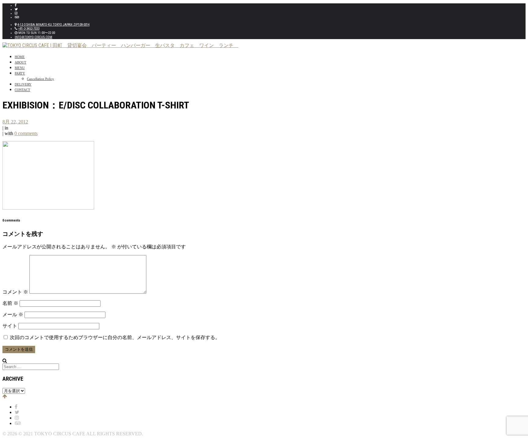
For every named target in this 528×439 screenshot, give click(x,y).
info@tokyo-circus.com (33, 37)
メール (12, 314)
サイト (9, 325)
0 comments (26, 133)
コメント (15, 291)
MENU (20, 68)
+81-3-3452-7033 (28, 29)
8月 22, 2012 (15, 121)
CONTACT (22, 90)
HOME (20, 57)
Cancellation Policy (40, 79)
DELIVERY (23, 84)
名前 (10, 303)
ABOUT (20, 62)
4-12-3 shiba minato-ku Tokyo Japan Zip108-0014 (53, 25)
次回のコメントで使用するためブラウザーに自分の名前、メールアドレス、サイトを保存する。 (115, 337)
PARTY (20, 73)
